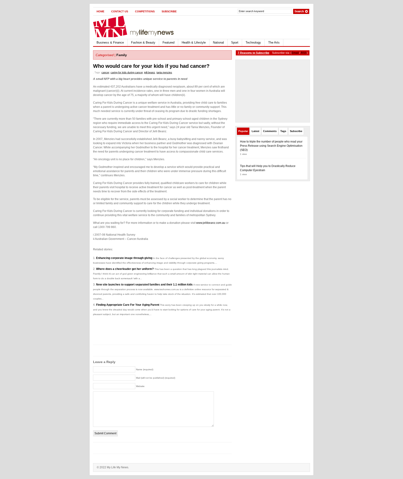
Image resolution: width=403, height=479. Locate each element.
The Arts (274, 42)
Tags (283, 131)
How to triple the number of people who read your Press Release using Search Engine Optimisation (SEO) (271, 146)
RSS (304, 52)
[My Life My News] (138, 26)
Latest (255, 131)
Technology (253, 42)
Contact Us (119, 11)
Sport (234, 42)
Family (121, 55)
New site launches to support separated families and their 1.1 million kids (144, 284)
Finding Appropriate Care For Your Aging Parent (127, 304)
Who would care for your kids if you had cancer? (151, 66)
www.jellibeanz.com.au (210, 222)
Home (100, 11)
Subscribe (169, 11)
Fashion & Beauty (143, 42)
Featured (168, 42)
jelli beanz (149, 72)
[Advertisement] (255, 27)
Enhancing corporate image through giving (124, 258)
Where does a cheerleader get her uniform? (125, 269)
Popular (243, 131)
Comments (270, 131)
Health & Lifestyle (194, 42)
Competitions (145, 11)
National (218, 42)
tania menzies (164, 72)
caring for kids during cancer (127, 72)
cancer (105, 72)
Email (295, 52)
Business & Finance (110, 42)
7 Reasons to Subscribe (253, 52)
